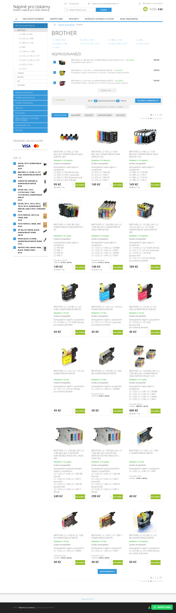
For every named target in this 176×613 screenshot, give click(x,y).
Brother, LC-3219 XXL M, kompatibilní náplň (97, 80)
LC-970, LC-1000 (26, 38)
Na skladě (60, 100)
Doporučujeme (60, 115)
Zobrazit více (106, 90)
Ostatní (21, 85)
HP (18, 81)
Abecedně (120, 115)
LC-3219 (23, 68)
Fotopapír (20, 113)
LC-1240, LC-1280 (27, 51)
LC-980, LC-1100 (26, 43)
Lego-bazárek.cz (88, 599)
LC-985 (22, 47)
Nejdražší (89, 115)
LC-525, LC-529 (25, 64)
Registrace (158, 3)
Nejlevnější (75, 115)
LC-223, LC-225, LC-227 (29, 60)
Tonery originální (24, 103)
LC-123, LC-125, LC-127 (29, 56)
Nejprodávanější (105, 115)
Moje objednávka (129, 19)
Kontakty (74, 19)
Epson (20, 77)
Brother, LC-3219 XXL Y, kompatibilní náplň (97, 70)
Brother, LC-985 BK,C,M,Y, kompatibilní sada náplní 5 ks (102, 60)
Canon (20, 73)
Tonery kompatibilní (25, 97)
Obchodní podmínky (33, 19)
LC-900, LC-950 (25, 34)
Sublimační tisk (22, 125)
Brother (21, 30)
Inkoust (19, 108)
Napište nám (56, 19)
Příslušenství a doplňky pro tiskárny (27, 119)
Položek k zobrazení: (148, 101)
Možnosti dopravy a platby (99, 19)
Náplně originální (24, 92)
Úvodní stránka (16, 19)
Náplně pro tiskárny (31, 8)
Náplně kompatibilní (25, 25)
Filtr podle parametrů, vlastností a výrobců (106, 107)
